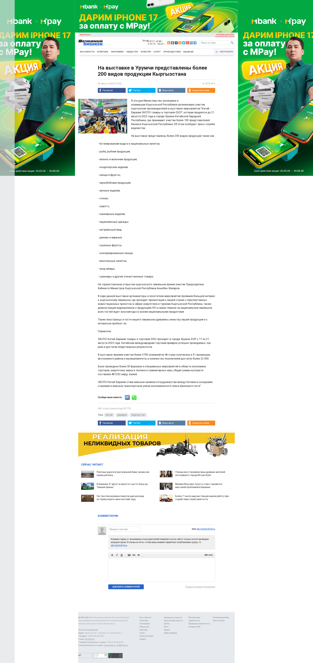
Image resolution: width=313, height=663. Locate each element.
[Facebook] (176, 42)
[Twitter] (183, 42)
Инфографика (170, 633)
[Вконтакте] (172, 42)
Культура (146, 52)
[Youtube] (187, 42)
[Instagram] (191, 42)
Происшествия (172, 52)
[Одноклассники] (180, 42)
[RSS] (168, 42)
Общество (132, 52)
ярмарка (122, 415)
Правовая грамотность (199, 624)
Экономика (117, 52)
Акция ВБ (188, 52)
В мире (143, 639)
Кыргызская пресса (173, 621)
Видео (167, 630)
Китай (109, 415)
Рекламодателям (225, 35)
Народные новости (173, 617)
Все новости (87, 52)
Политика (102, 52)
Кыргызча (85, 35)
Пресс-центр (219, 621)
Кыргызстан (138, 415)
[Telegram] (195, 42)
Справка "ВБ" (194, 627)
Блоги (166, 624)
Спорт (157, 52)
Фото (166, 627)
